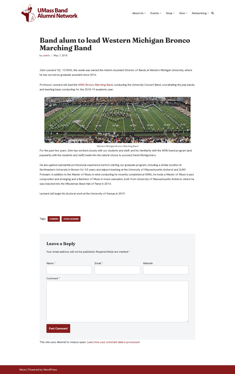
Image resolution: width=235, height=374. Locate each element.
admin (46, 55)
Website (148, 263)
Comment (53, 278)
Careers (53, 219)
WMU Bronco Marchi (95, 85)
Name (50, 263)
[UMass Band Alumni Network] (49, 13)
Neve (22, 369)
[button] (145, 13)
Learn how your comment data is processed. (113, 342)
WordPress (50, 369)
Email (99, 263)
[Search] (212, 13)
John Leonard (71, 219)
